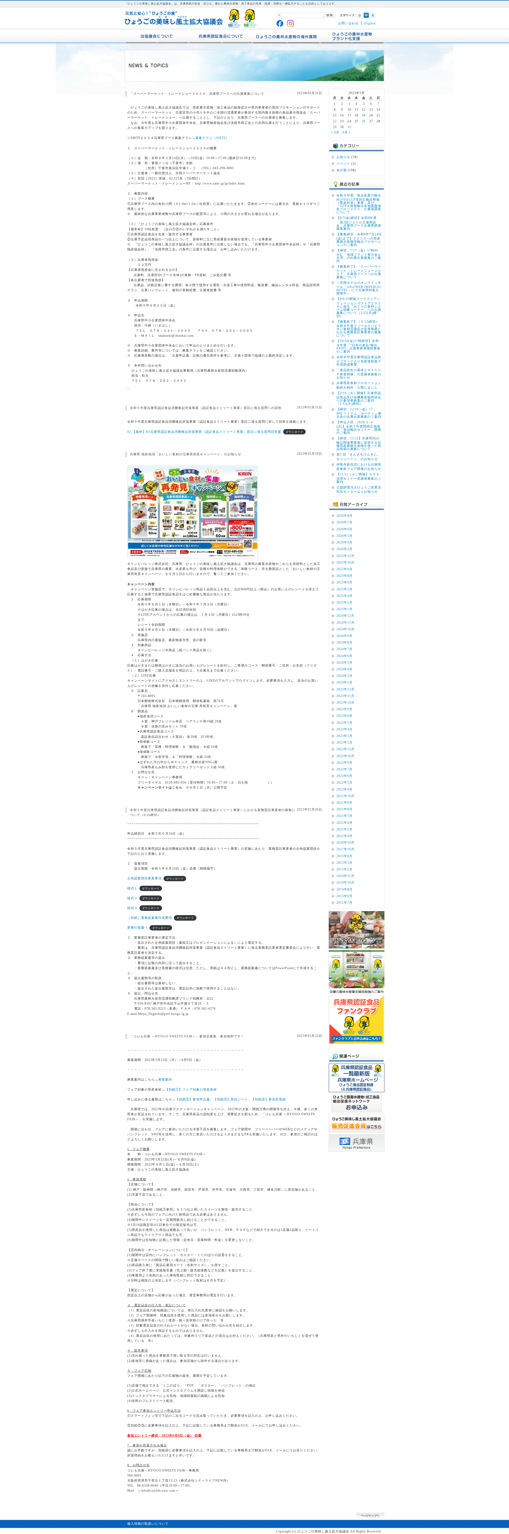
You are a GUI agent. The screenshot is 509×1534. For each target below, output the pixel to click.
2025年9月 (344, 569)
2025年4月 (344, 596)
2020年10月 (345, 842)
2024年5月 (344, 662)
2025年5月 (344, 589)
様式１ (132, 888)
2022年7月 (344, 769)
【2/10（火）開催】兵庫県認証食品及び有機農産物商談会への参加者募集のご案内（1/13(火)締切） (358, 398)
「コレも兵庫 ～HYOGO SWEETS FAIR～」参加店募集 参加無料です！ (187, 1036)
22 (335, 121)
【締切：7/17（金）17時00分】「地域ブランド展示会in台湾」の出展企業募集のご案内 (358, 256)
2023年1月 (344, 742)
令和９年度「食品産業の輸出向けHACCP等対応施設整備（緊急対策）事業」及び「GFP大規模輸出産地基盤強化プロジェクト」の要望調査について (358, 204)
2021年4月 (344, 836)
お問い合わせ (348, 23)
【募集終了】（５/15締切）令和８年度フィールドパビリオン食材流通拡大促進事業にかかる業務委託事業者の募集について (358, 328)
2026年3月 (344, 549)
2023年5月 (344, 723)
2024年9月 (344, 636)
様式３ (132, 908)
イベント (343, 163)
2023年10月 (345, 702)
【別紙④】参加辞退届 (268, 1099)
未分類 (341, 170)
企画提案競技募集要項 (144, 878)
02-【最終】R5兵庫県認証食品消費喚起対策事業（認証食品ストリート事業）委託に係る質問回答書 (204, 432)
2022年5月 (344, 782)
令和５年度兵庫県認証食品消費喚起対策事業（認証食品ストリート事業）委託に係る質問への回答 (206, 408)
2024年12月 (345, 616)
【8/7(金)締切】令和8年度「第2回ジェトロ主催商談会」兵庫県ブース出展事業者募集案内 (358, 223)
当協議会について (157, 36)
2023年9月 (344, 709)
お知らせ (343, 157)
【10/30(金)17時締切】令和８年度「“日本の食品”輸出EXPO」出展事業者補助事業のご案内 (358, 346)
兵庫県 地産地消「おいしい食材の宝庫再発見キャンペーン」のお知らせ (185, 454)
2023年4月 (344, 729)
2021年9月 (344, 802)
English (370, 23)
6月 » (347, 132)
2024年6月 (344, 656)
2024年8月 (344, 642)
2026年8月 (344, 516)
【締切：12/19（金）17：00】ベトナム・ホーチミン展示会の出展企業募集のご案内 (358, 413)
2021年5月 (344, 829)
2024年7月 (344, 649)
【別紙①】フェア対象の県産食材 (191, 1089)
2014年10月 (345, 882)
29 (335, 127)
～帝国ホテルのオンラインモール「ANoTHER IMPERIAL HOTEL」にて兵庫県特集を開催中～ (358, 288)
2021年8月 (344, 809)
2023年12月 (345, 689)
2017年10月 (345, 849)
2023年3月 (344, 736)
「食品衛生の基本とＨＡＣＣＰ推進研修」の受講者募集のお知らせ (358, 373)
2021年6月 (344, 823)
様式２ (132, 898)
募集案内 (165, 1079)
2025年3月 (344, 602)
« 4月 (335, 132)
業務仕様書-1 (137, 927)
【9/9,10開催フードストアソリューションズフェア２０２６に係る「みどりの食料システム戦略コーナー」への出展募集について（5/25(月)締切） (358, 307)
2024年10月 (345, 629)
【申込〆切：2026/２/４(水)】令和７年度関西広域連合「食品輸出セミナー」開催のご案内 (358, 427)
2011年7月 (344, 903)
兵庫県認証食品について (221, 36)
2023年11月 (345, 696)
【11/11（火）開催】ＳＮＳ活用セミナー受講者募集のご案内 (358, 478)
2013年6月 (344, 896)
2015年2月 (344, 869)
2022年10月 (345, 756)
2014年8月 (344, 889)
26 (364, 121)
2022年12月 (345, 749)
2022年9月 (344, 762)
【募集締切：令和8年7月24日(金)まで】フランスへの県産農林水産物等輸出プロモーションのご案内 (359, 239)
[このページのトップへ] (370, 1518)
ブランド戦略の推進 (352, 36)
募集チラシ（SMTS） (212, 138)
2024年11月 (345, 622)
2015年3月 (344, 863)
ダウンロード (294, 431)
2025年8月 (344, 576)
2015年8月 (344, 856)
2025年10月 (345, 562)
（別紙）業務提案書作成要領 (149, 918)
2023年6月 (344, 716)
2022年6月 (344, 776)
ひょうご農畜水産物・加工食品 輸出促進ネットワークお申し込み (286, 36)
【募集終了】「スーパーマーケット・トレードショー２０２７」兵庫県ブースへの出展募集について (358, 272)
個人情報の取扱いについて (148, 1524)
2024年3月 (344, 676)
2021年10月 (345, 796)
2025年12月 (345, 556)
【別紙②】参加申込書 (192, 1099)
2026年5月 (344, 536)
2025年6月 (344, 582)
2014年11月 (345, 876)
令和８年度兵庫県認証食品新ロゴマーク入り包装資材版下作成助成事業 (358, 360)
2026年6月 (344, 529)
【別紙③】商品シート (230, 1099)
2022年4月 (344, 789)
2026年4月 (344, 542)
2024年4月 (344, 669)
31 (349, 127)
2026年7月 (344, 522)
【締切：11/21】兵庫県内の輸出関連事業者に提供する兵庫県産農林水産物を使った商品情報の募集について (358, 444)
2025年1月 (344, 609)
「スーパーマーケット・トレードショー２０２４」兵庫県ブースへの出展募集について (197, 94)
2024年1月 (344, 682)
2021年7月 (344, 816)
